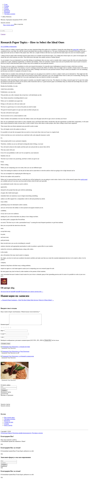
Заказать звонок (5, 22)
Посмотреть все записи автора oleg (32, 291)
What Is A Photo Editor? (46, 300)
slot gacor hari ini (5, 291)
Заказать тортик (5, 404)
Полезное (7, 12)
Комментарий (5, 324)
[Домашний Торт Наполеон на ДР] (15, 351)
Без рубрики (10, 46)
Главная (3, 34)
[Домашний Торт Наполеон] (15, 346)
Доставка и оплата (9, 14)
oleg (15, 46)
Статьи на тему (8, 422)
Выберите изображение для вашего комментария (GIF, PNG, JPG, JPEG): (22, 340)
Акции (6, 7)
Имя (2, 330)
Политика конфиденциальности (21, 433)
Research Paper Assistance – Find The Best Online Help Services (19, 300)
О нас (6, 4)
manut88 (13, 291)
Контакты (7, 10)
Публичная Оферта (6, 433)
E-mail (3, 334)
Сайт (2, 337)
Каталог (3, 1)
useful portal (84, 179)
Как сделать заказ (9, 417)
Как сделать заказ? (8, 25)
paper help (76, 49)
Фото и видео (8, 425)
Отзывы (6, 6)
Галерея (6, 9)
